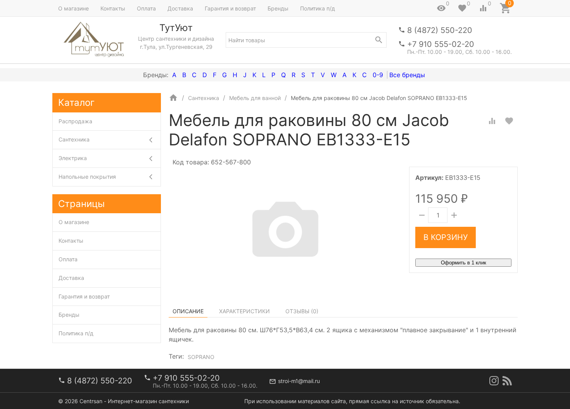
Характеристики (244, 311)
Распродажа (75, 121)
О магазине (73, 8)
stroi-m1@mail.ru (299, 381)
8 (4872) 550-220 (439, 30)
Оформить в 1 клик (463, 263)
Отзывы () (301, 311)
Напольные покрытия (87, 176)
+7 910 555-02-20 (440, 44)
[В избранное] (509, 121)
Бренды (278, 8)
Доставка (180, 8)
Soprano (201, 357)
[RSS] (507, 380)
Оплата (146, 8)
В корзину (445, 237)
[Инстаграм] (494, 380)
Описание (188, 311)
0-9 (378, 75)
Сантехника (74, 139)
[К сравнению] (492, 121)
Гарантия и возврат (230, 8)
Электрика (73, 158)
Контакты (112, 8)
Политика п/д (317, 8)
